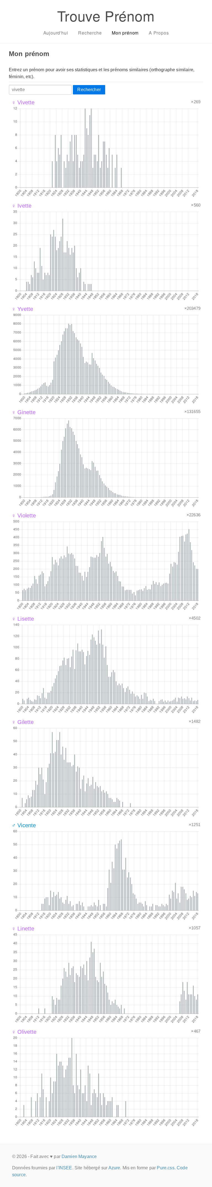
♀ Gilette (23, 722)
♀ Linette (23, 929)
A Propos (159, 33)
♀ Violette (24, 515)
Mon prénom (125, 33)
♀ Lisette (23, 619)
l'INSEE (64, 1167)
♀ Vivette (23, 102)
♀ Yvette (22, 309)
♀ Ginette (24, 412)
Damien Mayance (79, 1156)
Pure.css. (166, 1167)
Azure (114, 1167)
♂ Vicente (24, 825)
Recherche (90, 33)
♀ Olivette (24, 1032)
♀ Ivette (21, 206)
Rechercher (89, 89)
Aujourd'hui (55, 33)
